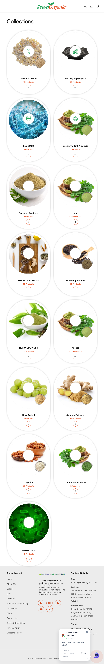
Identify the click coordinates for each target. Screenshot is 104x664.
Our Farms (12, 608)
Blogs (9, 613)
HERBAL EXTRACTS (28, 282)
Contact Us (12, 618)
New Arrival (28, 417)
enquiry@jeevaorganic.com (84, 582)
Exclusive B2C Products (75, 147)
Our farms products (75, 484)
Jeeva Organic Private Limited (47, 658)
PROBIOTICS (29, 552)
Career (10, 589)
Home (9, 579)
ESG (9, 593)
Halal (75, 215)
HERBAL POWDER (28, 349)
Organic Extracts (75, 417)
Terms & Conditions (16, 623)
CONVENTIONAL (28, 80)
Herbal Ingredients (75, 282)
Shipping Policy (14, 633)
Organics (28, 484)
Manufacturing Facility (17, 603)
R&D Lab (11, 598)
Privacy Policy (13, 628)
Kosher (75, 349)
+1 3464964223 (85, 633)
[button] (6, 6)
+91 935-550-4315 (83, 629)
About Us (11, 584)
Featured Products (28, 215)
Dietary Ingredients (75, 80)
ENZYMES (28, 147)
